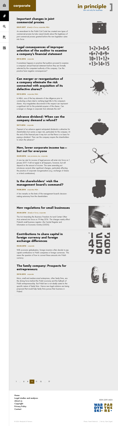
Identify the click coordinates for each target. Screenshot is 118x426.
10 (32, 381)
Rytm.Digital (108, 421)
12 (41, 381)
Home (17, 395)
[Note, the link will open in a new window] (103, 407)
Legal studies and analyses (26, 398)
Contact (17, 409)
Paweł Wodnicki (93, 421)
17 (49, 381)
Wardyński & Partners (26, 421)
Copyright (18, 403)
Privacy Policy (20, 406)
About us (18, 401)
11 (37, 381)
